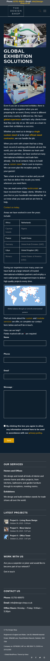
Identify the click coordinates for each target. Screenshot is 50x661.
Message (8, 387)
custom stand (15, 164)
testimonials (33, 188)
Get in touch (9, 571)
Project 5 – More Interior (20, 528)
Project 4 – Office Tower (20, 536)
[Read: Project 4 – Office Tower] (6, 536)
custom (29, 318)
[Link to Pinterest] (32, 657)
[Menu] (44, 11)
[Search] (38, 11)
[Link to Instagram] (44, 657)
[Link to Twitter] (40, 657)
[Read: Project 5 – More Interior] (6, 529)
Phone (7, 354)
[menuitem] (38, 11)
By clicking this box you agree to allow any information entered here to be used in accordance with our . (25, 429)
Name (7, 337)
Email (7, 371)
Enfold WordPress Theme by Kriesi (16, 654)
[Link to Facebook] (36, 657)
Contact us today (11, 207)
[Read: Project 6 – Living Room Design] (6, 521)
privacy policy (35, 433)
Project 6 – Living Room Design (23, 520)
